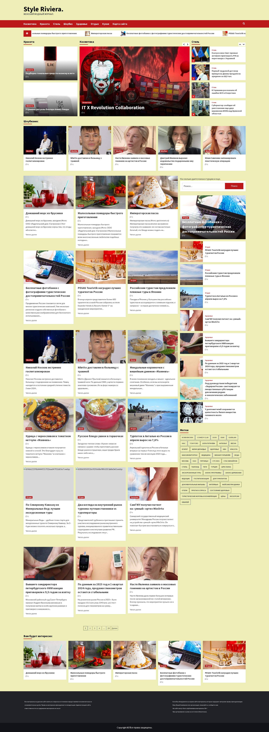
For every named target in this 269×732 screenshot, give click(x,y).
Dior (215, 437)
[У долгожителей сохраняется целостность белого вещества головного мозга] (191, 412)
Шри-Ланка (226, 467)
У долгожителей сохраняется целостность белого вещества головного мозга (220, 412)
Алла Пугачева (208, 443)
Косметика (30, 23)
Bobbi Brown (187, 437)
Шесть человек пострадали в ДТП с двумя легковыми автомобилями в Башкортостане (226, 109)
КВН (224, 449)
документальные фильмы (193, 484)
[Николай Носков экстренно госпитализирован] (45, 140)
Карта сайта (120, 23)
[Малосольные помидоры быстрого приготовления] (101, 192)
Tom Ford (194, 443)
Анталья (223, 443)
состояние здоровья (219, 490)
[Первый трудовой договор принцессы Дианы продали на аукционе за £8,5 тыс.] (201, 54)
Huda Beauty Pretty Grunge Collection (122, 107)
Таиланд (195, 467)
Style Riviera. (43, 9)
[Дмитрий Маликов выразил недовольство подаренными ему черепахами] (179, 140)
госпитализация (201, 478)
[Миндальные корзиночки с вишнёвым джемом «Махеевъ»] (153, 346)
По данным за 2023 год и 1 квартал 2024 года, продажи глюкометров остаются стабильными (100, 588)
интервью (213, 484)
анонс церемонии (233, 472)
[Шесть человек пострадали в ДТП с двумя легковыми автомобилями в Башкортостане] (201, 108)
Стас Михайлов (230, 461)
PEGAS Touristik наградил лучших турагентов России (210, 33)
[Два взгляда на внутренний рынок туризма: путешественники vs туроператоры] (101, 484)
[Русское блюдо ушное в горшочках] (101, 415)
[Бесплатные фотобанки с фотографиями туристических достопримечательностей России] (49, 267)
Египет (185, 449)
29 (109, 628)
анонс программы (213, 472)
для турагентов (220, 478)
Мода (236, 455)
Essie (222, 437)
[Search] (244, 23)
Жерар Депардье (199, 449)
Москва (185, 461)
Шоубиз (68, 23)
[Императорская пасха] (153, 192)
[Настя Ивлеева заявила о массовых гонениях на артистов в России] (134, 140)
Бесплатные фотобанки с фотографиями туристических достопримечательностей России (127, 33)
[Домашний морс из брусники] (49, 192)
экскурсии (234, 496)
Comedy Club (202, 437)
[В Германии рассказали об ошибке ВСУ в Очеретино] (201, 72)
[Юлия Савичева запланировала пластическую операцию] (224, 140)
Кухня (105, 23)
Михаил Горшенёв (222, 455)
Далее (114, 628)
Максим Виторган (189, 455)
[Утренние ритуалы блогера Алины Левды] (50, 99)
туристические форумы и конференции (199, 496)
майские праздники (231, 484)
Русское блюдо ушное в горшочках (100, 436)
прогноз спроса (198, 490)
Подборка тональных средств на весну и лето (50, 73)
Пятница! (204, 461)
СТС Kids (216, 461)
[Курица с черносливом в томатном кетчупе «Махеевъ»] (49, 415)
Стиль (56, 23)
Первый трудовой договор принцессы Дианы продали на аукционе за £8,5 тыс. (226, 56)
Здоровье (81, 23)
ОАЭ (194, 461)
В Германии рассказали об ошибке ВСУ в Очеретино (224, 73)
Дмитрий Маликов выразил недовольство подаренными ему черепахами (176, 161)
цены (223, 496)
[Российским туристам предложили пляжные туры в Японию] (153, 267)
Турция (214, 467)
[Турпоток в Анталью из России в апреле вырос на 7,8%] (153, 415)
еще (218, 179)
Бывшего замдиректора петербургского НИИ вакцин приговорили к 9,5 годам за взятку (48, 588)
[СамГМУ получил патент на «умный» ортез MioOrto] (153, 484)
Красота (45, 23)
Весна (233, 443)
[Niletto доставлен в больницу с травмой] (89, 140)
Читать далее (31, 235)
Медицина (205, 455)
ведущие (186, 478)
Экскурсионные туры (191, 472)
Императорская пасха (58, 33)
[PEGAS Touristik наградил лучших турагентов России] (101, 267)
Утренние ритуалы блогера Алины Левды (47, 109)
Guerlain (232, 437)
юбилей (185, 502)
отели (184, 490)
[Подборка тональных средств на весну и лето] (50, 63)
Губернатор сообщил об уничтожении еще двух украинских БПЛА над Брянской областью (227, 91)
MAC (183, 443)
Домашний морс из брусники (44, 213)
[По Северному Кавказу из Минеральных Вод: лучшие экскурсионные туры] (49, 484)
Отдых (95, 23)
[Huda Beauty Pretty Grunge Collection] (135, 81)
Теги (205, 467)
